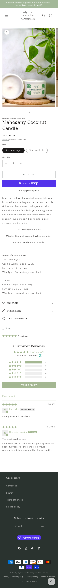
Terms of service (48, 577)
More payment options (29, 191)
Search (9, 493)
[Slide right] (35, 112)
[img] (9, 404)
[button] (6, 15)
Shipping (5, 139)
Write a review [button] (28, 384)
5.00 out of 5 (37, 352)
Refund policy (13, 507)
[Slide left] (22, 112)
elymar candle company (27, 573)
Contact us (11, 486)
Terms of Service (14, 500)
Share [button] (8, 328)
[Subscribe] (42, 526)
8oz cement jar (13, 150)
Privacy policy (32, 577)
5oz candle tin (36, 150)
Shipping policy (30, 581)
